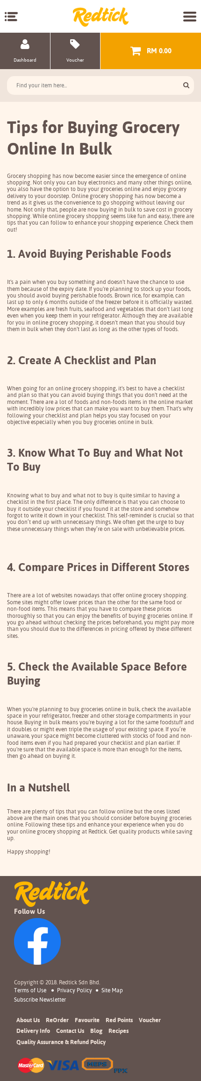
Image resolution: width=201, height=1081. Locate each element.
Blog (96, 1030)
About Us (28, 1020)
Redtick (97, 831)
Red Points (119, 1020)
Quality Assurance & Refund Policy (61, 1042)
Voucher (150, 1020)
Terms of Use (30, 990)
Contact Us (70, 1030)
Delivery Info (33, 1030)
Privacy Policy (74, 990)
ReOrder (57, 1020)
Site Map (112, 990)
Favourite (87, 1020)
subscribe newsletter (40, 999)
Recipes (118, 1030)
